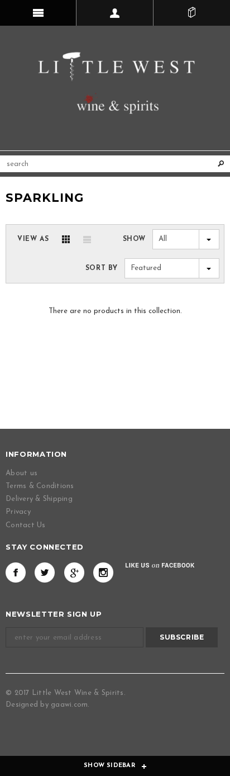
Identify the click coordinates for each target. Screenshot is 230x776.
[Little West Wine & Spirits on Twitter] (45, 572)
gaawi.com (69, 704)
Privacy (18, 511)
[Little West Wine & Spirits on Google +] (74, 572)
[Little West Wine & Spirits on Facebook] (16, 572)
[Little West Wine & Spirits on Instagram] (103, 572)
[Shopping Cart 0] (192, 13)
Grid (66, 239)
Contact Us (26, 525)
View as (33, 239)
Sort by (101, 268)
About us (21, 473)
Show (134, 239)
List (87, 239)
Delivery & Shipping (39, 499)
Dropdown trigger (114, 13)
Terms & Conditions (40, 486)
